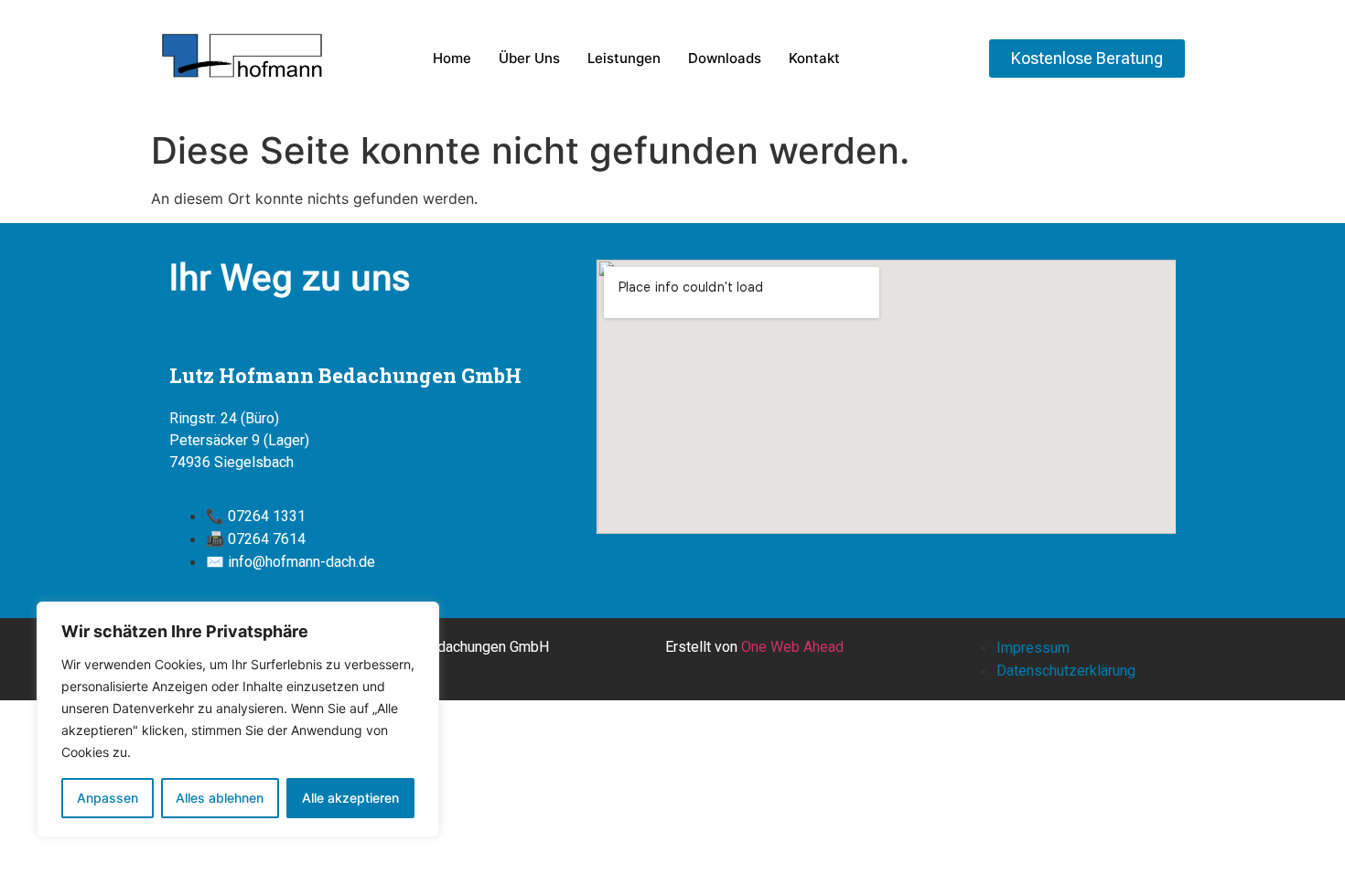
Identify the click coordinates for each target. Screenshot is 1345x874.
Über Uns (529, 58)
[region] (238, 719)
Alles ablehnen (220, 797)
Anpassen (107, 797)
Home (452, 58)
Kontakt (814, 58)
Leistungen (624, 58)
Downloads (724, 58)
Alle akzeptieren (350, 797)
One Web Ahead (792, 647)
